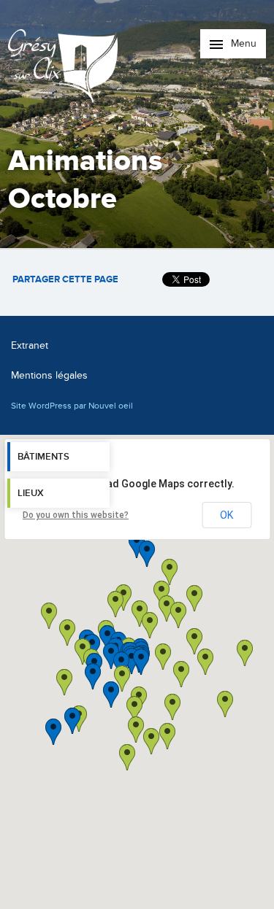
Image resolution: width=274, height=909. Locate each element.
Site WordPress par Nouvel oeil (72, 406)
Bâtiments (43, 457)
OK (226, 515)
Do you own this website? (76, 515)
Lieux (31, 493)
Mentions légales (49, 375)
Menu (242, 43)
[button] (181, 674)
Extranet (29, 345)
